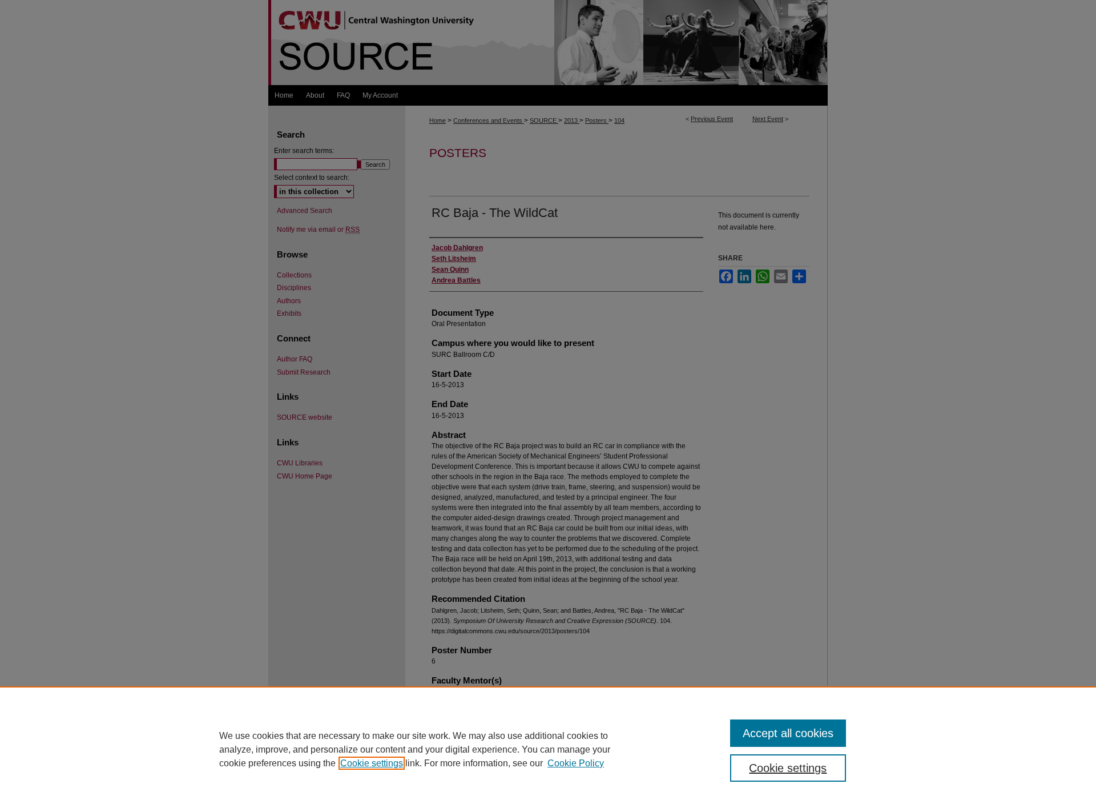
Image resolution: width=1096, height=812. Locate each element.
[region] (548, 749)
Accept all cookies (788, 733)
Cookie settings (371, 763)
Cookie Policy (575, 763)
